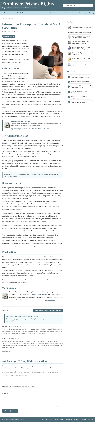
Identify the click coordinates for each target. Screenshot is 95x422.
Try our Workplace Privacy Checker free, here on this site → (31, 129)
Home (5, 13)
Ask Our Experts (22, 13)
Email (19, 386)
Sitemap (76, 419)
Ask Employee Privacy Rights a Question (47, 310)
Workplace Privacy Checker (21, 121)
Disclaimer (49, 419)
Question (5, 393)
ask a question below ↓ (35, 174)
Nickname (5, 379)
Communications (55, 13)
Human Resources (70, 13)
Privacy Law (34, 13)
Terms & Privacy (59, 419)
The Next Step (9, 288)
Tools (12, 13)
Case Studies (11, 18)
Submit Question (10, 411)
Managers (44, 13)
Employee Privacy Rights (28, 3)
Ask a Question (8, 36)
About (42, 419)
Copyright (69, 419)
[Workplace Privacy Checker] (5, 297)
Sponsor (90, 419)
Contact (83, 419)
